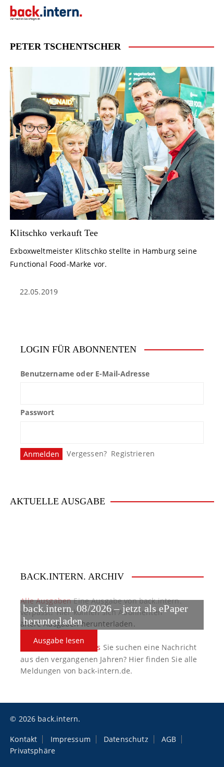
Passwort (37, 412)
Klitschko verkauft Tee (54, 233)
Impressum (71, 739)
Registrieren (133, 453)
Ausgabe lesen (58, 640)
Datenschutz (126, 739)
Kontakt (23, 739)
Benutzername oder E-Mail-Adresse (85, 374)
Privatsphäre (32, 751)
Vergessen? (87, 453)
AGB (168, 739)
